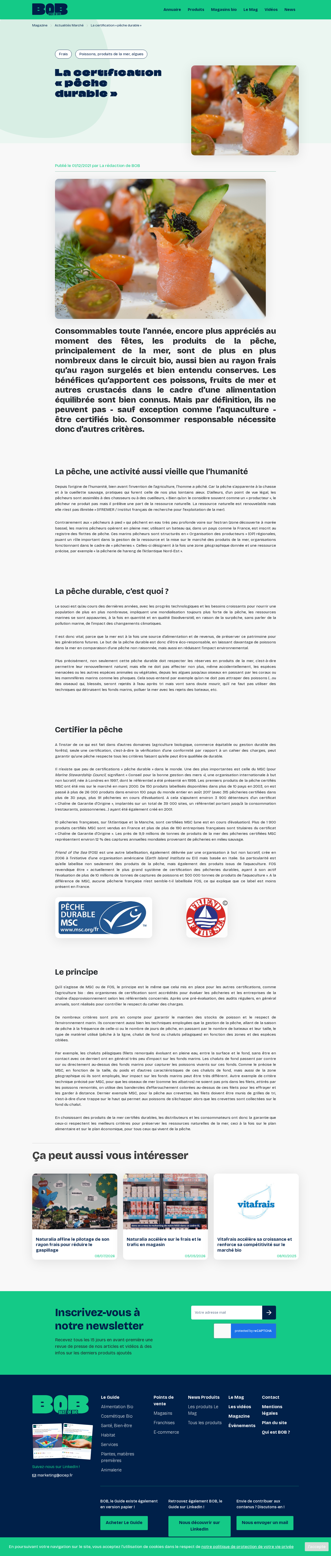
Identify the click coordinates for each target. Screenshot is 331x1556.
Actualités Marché (69, 25)
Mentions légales (272, 1410)
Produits (196, 9)
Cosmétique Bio (117, 1416)
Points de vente (164, 1400)
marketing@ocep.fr (55, 1475)
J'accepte (317, 1546)
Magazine (39, 25)
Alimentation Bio (117, 1406)
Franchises (164, 1422)
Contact (270, 1397)
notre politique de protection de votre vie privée (247, 1546)
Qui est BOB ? (276, 1432)
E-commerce (166, 1432)
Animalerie (111, 1470)
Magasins (163, 1413)
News (289, 9)
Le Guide (110, 1397)
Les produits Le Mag (203, 1410)
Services (109, 1444)
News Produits (204, 1397)
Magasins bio (224, 9)
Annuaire (172, 9)
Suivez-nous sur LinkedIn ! (56, 1466)
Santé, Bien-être (116, 1425)
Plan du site (274, 1422)
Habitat (108, 1435)
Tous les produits (205, 1422)
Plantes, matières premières (117, 1457)
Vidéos (271, 9)
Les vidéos (240, 1406)
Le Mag (251, 9)
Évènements (242, 1425)
